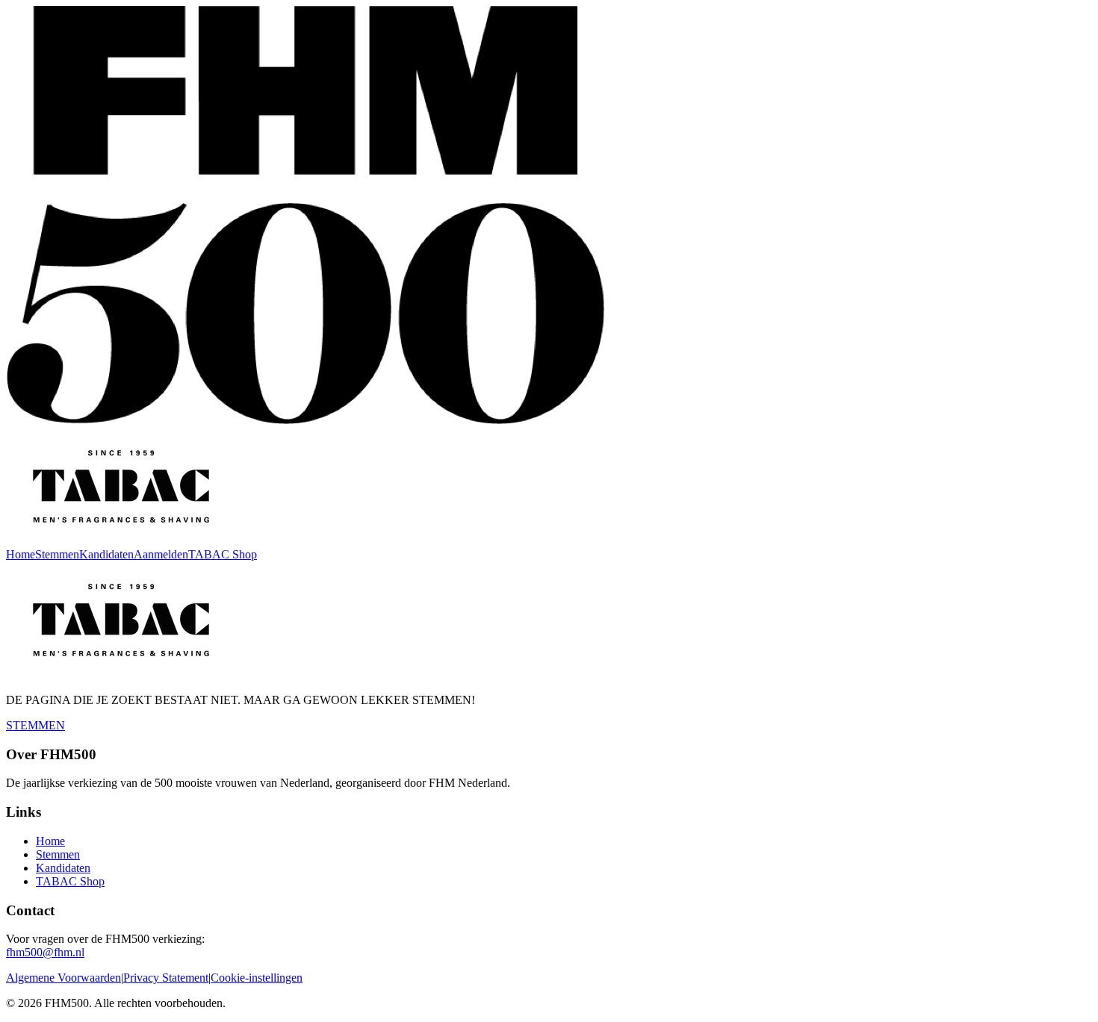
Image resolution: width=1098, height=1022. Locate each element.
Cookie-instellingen (257, 977)
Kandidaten (106, 554)
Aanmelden (161, 554)
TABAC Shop (222, 554)
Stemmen (57, 554)
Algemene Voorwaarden (63, 977)
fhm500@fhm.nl (45, 952)
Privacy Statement (165, 977)
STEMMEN (35, 725)
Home (20, 554)
